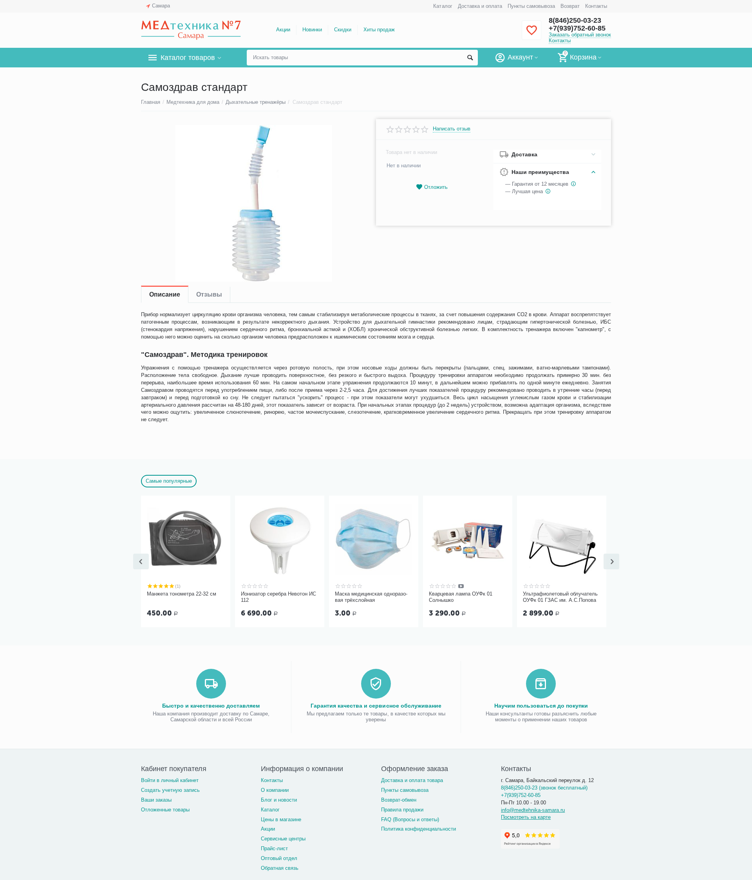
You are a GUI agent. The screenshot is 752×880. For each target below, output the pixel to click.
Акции (283, 30)
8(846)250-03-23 (575, 20)
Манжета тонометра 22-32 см (181, 594)
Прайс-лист (274, 848)
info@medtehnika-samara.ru (533, 810)
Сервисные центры (283, 839)
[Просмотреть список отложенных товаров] (531, 35)
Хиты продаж (379, 30)
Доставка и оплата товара (412, 780)
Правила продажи (402, 810)
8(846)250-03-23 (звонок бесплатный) (544, 788)
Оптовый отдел (279, 858)
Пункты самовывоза (531, 6)
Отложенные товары (165, 810)
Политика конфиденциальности (418, 829)
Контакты (596, 6)
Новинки (312, 30)
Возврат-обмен (398, 800)
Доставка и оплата (480, 6)
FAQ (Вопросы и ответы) (410, 819)
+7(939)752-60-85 (577, 28)
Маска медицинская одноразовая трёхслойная (371, 597)
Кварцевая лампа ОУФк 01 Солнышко (460, 597)
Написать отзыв (451, 129)
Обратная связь (279, 868)
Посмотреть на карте (526, 817)
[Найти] (470, 57)
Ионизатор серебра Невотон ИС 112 (278, 597)
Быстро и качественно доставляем (211, 706)
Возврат (570, 6)
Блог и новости (279, 800)
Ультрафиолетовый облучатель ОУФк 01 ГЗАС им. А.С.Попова (560, 597)
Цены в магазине (281, 819)
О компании (275, 790)
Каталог (442, 6)
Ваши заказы (156, 800)
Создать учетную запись (170, 790)
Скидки (342, 30)
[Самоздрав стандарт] (253, 203)
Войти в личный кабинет (170, 780)
